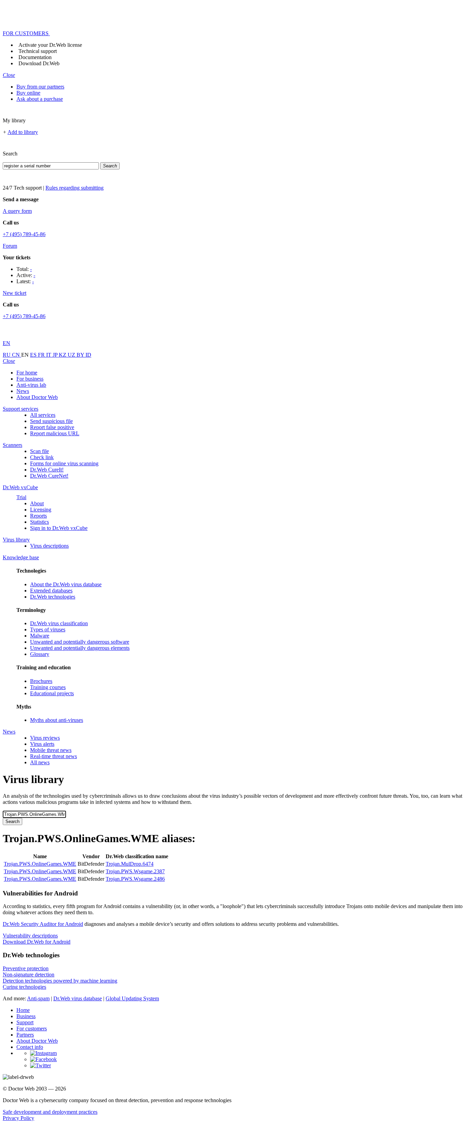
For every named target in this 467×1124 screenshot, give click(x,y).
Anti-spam (38, 998)
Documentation (35, 57)
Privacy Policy (18, 1118)
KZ (63, 355)
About (37, 503)
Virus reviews (45, 738)
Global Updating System (132, 998)
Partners (25, 1035)
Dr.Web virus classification (59, 623)
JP (56, 355)
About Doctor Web (37, 397)
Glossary (39, 654)
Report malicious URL (54, 433)
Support (25, 1022)
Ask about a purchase (39, 99)
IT (49, 355)
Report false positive (52, 427)
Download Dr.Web (38, 63)
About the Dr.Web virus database (66, 584)
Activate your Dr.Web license (50, 45)
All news (40, 762)
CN (16, 355)
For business (29, 379)
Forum (10, 246)
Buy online (28, 93)
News (22, 391)
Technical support (37, 51)
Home (23, 1010)
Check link (42, 457)
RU (7, 355)
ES (34, 355)
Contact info (29, 1047)
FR (42, 355)
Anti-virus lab (31, 385)
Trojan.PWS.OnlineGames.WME (40, 864)
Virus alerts (42, 744)
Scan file (39, 451)
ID (88, 355)
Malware (39, 636)
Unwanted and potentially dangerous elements (80, 648)
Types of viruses (47, 629)
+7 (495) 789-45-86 (24, 234)
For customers (31, 1028)
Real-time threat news (53, 756)
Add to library (23, 132)
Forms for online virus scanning (64, 463)
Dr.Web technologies (52, 597)
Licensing (40, 509)
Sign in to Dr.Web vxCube (59, 528)
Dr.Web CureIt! (47, 469)
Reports (38, 516)
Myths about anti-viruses (56, 720)
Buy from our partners (40, 87)
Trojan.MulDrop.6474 (130, 864)
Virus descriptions (49, 546)
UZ (72, 355)
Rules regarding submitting (74, 188)
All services (42, 415)
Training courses (48, 687)
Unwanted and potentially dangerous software (79, 642)
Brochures (41, 681)
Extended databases (51, 590)
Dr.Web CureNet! (49, 476)
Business (26, 1016)
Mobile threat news (50, 750)
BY (81, 355)
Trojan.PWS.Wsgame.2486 (135, 879)
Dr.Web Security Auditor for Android (43, 924)
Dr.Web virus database (77, 998)
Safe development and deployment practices (50, 1112)
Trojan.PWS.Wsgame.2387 (135, 871)
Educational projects (52, 693)
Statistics (39, 522)
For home (26, 372)
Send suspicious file (51, 421)
